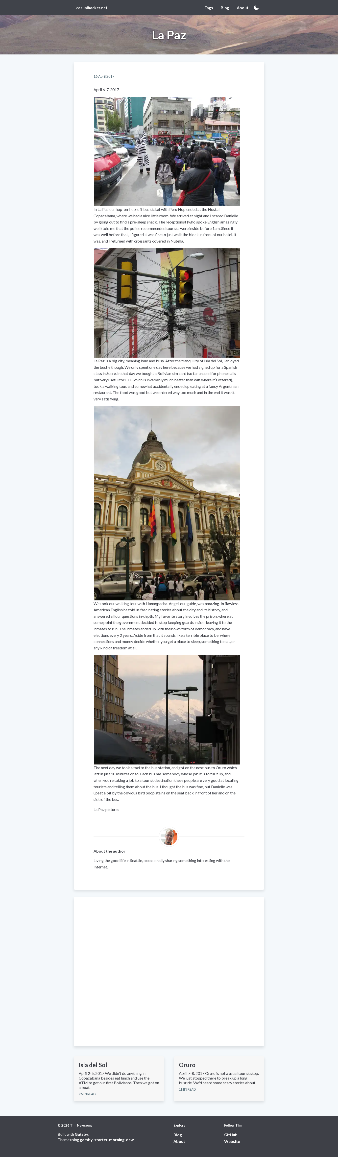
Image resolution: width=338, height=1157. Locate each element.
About (242, 7)
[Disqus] (169, 971)
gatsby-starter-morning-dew (107, 1139)
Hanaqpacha (156, 603)
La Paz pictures (106, 809)
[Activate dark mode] (256, 7)
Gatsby (81, 1134)
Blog (225, 7)
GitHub (231, 1134)
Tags (208, 7)
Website (232, 1141)
